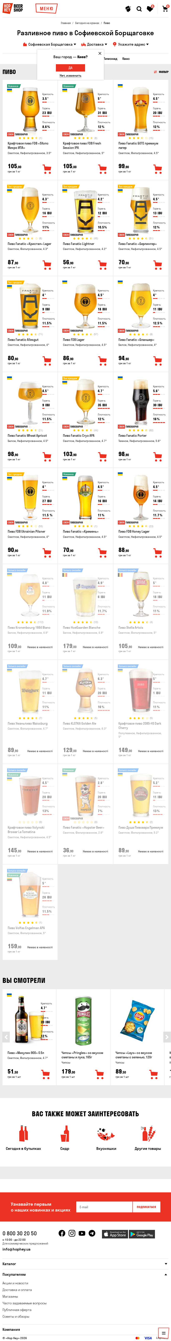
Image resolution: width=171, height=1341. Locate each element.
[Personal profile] (128, 9)
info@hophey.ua (16, 1249)
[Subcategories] (163, 1334)
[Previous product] (6, 1037)
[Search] (139, 9)
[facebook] (62, 1233)
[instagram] (72, 1233)
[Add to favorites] (47, 169)
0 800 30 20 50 (20, 1233)
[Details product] (30, 111)
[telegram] (92, 1233)
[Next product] (167, 1037)
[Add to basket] (45, 1074)
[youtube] (82, 1233)
